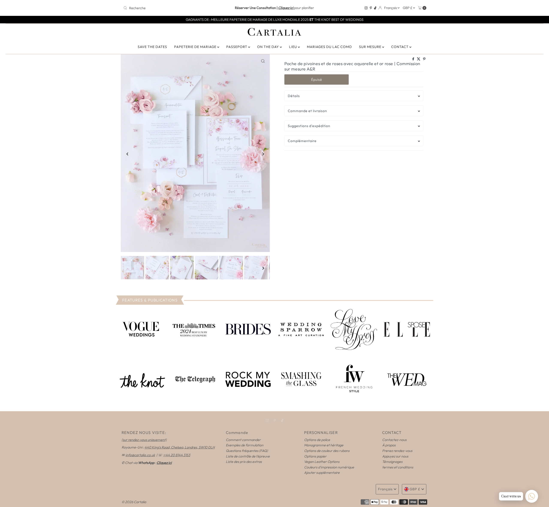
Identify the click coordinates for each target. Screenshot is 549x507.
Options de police (317, 440)
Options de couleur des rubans (327, 450)
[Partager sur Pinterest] (424, 59)
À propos (389, 445)
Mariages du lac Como (329, 47)
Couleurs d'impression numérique (329, 467)
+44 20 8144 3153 (177, 455)
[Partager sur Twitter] (419, 59)
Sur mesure (370, 47)
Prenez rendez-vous (397, 450)
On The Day (268, 47)
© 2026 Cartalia (134, 502)
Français (391, 8)
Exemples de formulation (244, 445)
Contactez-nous (394, 440)
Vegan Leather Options (321, 461)
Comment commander (243, 440)
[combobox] (171, 8)
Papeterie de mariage (195, 47)
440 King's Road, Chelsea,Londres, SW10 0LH (180, 447)
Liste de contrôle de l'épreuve (248, 456)
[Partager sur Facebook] (413, 59)
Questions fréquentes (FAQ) (247, 450)
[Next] (263, 154)
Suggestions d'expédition (309, 126)
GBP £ (408, 8)
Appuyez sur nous (395, 456)
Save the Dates (152, 47)
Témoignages (392, 461)
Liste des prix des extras (244, 461)
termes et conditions (397, 467)
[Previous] (127, 154)
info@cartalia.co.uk (140, 455)
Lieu (293, 47)
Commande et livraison (307, 111)
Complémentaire (302, 141)
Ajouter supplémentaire (322, 472)
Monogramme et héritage (323, 445)
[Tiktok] (375, 7)
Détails (294, 96)
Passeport (237, 47)
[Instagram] (366, 7)
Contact (400, 47)
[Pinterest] (371, 7)
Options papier (315, 456)
